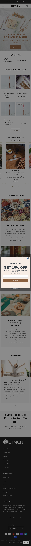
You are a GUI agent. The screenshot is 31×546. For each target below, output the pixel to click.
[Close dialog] (28, 258)
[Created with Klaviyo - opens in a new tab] (15, 288)
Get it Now (15, 280)
